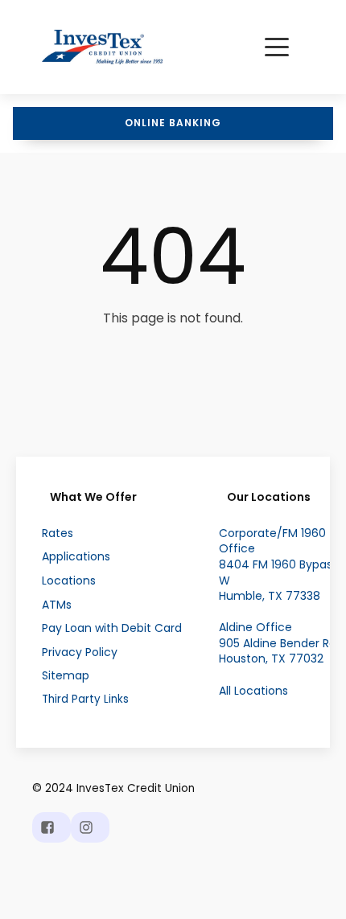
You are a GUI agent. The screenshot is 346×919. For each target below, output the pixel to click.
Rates (57, 533)
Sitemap (65, 675)
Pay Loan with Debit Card (112, 628)
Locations (69, 581)
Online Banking (173, 122)
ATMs (57, 605)
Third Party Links (85, 699)
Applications (76, 556)
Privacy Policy (79, 652)
